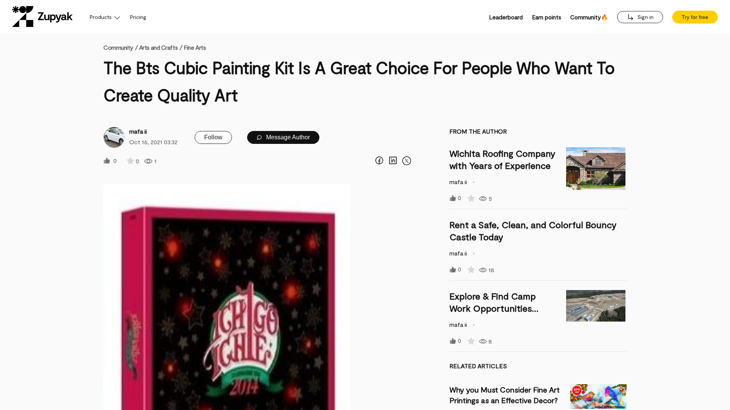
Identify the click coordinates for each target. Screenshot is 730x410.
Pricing (138, 17)
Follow (213, 137)
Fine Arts (195, 47)
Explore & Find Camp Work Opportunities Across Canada (492, 308)
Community (120, 47)
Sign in (645, 17)
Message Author (287, 137)
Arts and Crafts (158, 47)
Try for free (695, 17)
